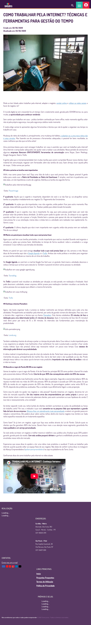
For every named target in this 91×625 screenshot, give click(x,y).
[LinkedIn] (16, 566)
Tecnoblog (12, 275)
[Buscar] (72, 5)
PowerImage (13, 190)
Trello (11, 298)
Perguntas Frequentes (45, 577)
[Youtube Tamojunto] (10, 566)
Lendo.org (12, 335)
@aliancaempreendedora (34, 449)
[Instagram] (13, 566)
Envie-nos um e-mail (10, 562)
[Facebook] (4, 566)
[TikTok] (20, 566)
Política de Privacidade (45, 585)
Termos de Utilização (44, 581)
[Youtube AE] (7, 566)
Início (38, 573)
